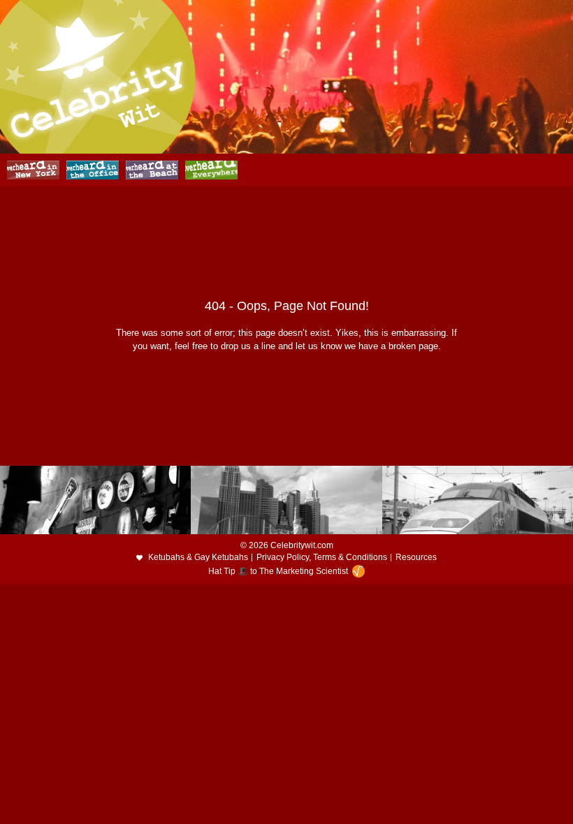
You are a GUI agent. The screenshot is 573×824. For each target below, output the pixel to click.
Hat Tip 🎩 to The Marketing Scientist (278, 571)
